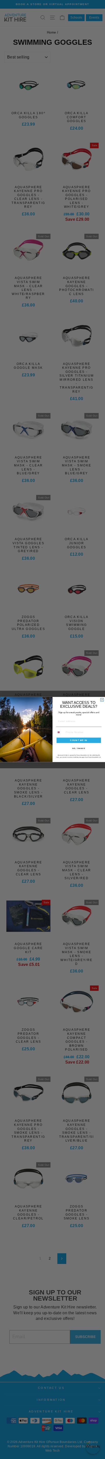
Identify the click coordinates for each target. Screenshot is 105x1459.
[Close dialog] (102, 700)
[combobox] (60, 732)
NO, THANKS (78, 748)
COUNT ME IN (78, 740)
